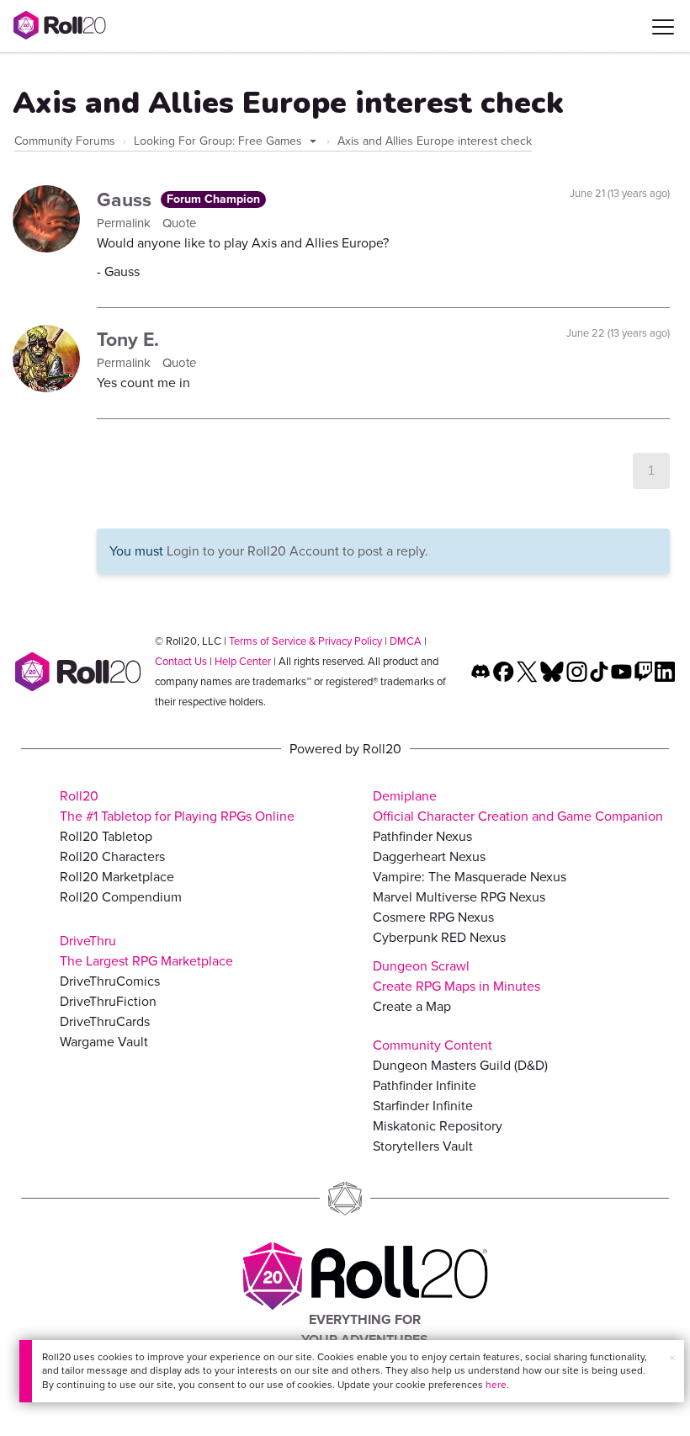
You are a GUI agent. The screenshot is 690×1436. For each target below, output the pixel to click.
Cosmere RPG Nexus (433, 917)
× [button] (672, 1358)
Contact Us (181, 661)
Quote (179, 223)
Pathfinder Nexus (422, 836)
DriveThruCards (105, 1021)
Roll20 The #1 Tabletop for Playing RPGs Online (177, 806)
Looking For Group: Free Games (219, 141)
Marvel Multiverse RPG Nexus (459, 897)
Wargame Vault (104, 1041)
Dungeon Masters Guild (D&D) (460, 1065)
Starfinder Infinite (423, 1105)
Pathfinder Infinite (424, 1085)
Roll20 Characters (112, 856)
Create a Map (412, 1006)
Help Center (243, 661)
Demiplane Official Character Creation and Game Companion (518, 806)
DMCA (406, 641)
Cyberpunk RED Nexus (439, 937)
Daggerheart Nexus (429, 856)
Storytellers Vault (423, 1146)
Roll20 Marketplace (117, 876)
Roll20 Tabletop (106, 836)
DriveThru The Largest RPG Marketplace (146, 951)
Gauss (127, 199)
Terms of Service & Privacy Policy (305, 641)
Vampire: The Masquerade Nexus (469, 876)
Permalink (125, 223)
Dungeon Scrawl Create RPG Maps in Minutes (456, 976)
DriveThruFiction (108, 1001)
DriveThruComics (110, 981)
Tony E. (128, 339)
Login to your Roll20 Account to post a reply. (297, 551)
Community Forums (64, 141)
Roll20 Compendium (121, 897)
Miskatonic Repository (437, 1126)
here (496, 1384)
